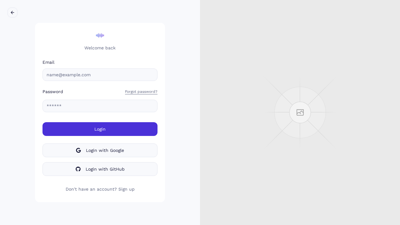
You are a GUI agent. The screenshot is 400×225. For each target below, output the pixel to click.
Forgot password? (141, 91)
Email (48, 62)
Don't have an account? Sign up (100, 189)
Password (52, 91)
